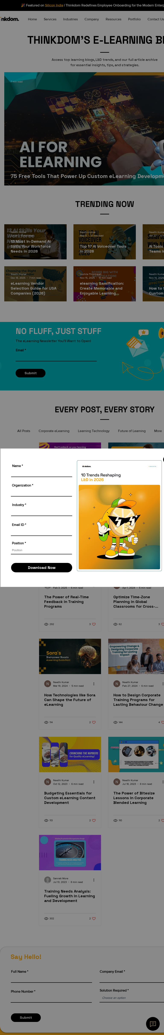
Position (18, 543)
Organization (21, 485)
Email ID (18, 524)
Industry (18, 505)
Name (16, 466)
